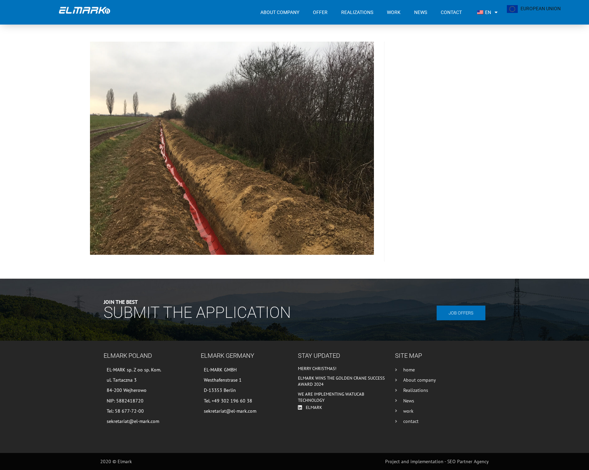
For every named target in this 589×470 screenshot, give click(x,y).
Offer (320, 12)
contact (451, 12)
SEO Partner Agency (468, 461)
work (394, 12)
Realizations (357, 12)
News (420, 12)
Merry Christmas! (317, 368)
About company (279, 12)
